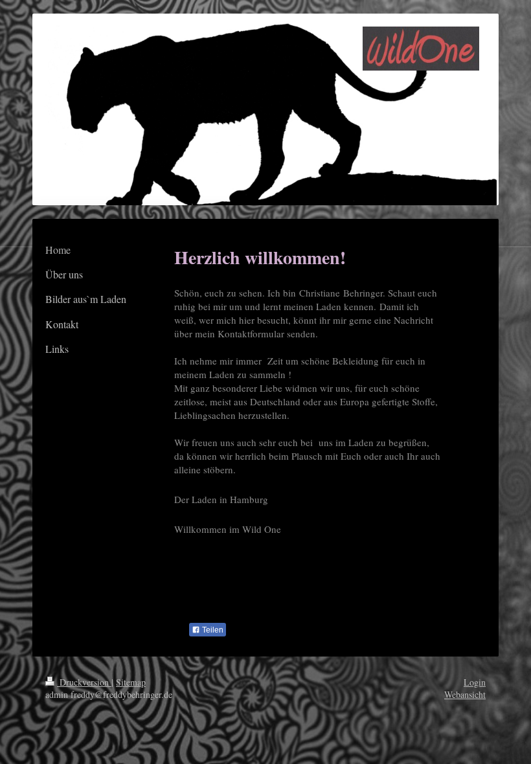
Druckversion (84, 682)
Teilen (211, 630)
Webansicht (465, 694)
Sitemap (131, 682)
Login (475, 682)
